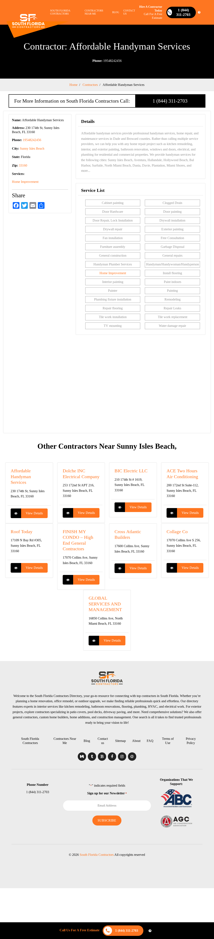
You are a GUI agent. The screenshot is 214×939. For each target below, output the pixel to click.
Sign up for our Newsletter (107, 793)
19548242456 (107, 60)
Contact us (129, 12)
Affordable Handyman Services (21, 476)
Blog (115, 12)
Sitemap (120, 741)
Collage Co (177, 531)
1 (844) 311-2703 (170, 101)
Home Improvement (25, 181)
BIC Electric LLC (131, 470)
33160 (23, 165)
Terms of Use (168, 741)
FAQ (150, 741)
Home (73, 85)
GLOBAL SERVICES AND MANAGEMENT (105, 603)
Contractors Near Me (94, 12)
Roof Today (21, 531)
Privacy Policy (191, 741)
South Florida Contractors (60, 12)
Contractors (90, 85)
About (136, 741)
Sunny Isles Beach (32, 148)
